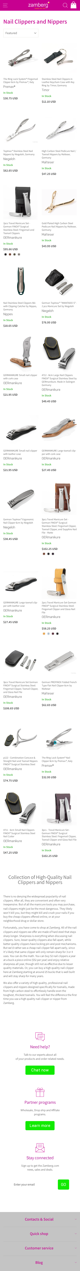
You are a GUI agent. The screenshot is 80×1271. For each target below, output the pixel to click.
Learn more (40, 1125)
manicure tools (43, 904)
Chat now (40, 1070)
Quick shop (39, 1233)
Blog (39, 1262)
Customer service (39, 1248)
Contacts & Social (39, 1219)
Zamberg (54, 927)
